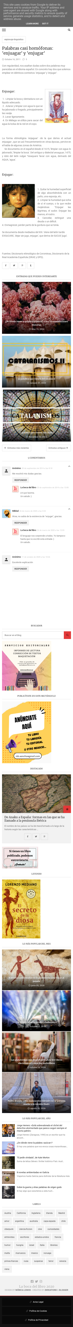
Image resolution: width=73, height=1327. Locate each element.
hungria (19, 1245)
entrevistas (9, 1237)
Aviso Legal (37, 1302)
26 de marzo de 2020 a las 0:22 (33, 511)
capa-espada (50, 1221)
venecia (62, 1261)
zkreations (51, 1290)
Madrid (61, 1213)
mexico (34, 1253)
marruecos (20, 1253)
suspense (38, 1261)
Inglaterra (36, 1213)
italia (42, 1245)
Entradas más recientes (18, 448)
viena (6, 1269)
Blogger (63, 1290)
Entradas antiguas (57, 448)
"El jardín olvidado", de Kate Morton (33, 1157)
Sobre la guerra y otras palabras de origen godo (39, 1187)
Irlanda (49, 1213)
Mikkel (15, 511)
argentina (19, 1221)
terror (51, 1261)
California (21, 1213)
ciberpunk (8, 1229)
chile (63, 1221)
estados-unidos (42, 1237)
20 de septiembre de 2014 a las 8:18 (37, 468)
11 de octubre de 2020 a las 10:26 (36, 557)
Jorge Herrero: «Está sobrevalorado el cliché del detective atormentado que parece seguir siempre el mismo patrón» (42, 1128)
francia (58, 1237)
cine (40, 1229)
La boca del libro (28, 487)
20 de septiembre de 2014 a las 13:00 (53, 487)
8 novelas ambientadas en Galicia (33, 1172)
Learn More (32, 23)
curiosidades (53, 1229)
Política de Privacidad (38, 1320)
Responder (20, 480)
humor (7, 1245)
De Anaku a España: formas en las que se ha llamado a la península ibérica (34, 818)
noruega (47, 1253)
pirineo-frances (11, 1261)
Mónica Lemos (23, 1290)
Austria (7, 1213)
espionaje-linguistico (13, 39)
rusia (26, 1261)
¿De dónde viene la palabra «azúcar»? (34, 1142)
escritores (24, 1237)
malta (7, 1253)
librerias (54, 1245)
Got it (45, 23)
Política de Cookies (38, 1311)
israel (31, 1245)
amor (6, 1221)
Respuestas (69, 467)
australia (34, 1221)
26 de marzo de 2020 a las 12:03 (50, 530)
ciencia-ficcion (25, 1229)
